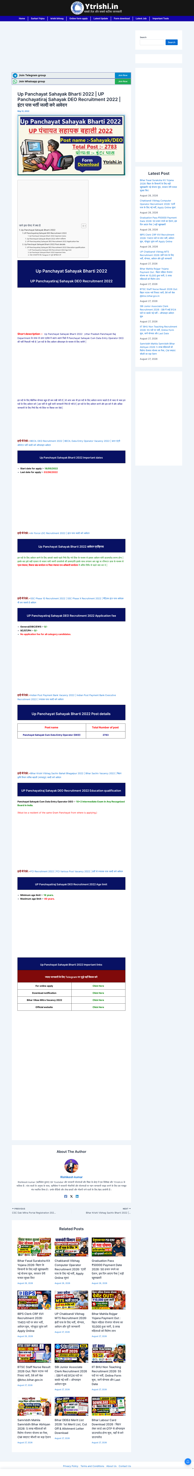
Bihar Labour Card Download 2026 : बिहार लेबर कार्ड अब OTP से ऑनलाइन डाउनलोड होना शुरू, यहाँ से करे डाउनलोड (108, 1428)
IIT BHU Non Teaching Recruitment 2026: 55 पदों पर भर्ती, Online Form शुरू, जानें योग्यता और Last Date (106, 1375)
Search (143, 37)
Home (22, 18)
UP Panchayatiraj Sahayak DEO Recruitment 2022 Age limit (50, 250)
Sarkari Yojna (38, 18)
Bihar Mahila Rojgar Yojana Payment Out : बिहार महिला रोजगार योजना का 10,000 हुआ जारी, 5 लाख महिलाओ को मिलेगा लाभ (107, 1322)
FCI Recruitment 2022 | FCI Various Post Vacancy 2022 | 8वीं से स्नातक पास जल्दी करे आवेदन (76, 871)
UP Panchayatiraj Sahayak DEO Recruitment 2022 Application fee (53, 241)
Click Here (98, 985)
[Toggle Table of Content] (82, 225)
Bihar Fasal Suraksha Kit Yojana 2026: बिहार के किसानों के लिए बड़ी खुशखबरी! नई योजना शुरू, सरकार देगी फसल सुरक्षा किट (33, 1269)
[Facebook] (65, 1196)
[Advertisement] (71, 51)
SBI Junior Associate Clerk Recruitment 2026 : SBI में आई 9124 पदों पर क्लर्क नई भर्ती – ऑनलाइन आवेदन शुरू (71, 1375)
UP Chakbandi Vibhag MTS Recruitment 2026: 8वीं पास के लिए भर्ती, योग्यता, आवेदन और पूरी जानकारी (157, 255)
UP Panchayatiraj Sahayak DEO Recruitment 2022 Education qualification (56, 247)
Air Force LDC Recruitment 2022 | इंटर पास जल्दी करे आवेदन (59, 533)
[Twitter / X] (71, 1196)
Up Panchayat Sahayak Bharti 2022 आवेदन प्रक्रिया (46, 239)
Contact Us (125, 1466)
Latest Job (141, 18)
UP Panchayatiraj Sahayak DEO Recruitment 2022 (45, 233)
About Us (111, 1466)
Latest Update (101, 18)
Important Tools (161, 18)
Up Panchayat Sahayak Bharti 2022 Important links (47, 252)
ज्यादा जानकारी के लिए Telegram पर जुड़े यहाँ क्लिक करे (45, 255)
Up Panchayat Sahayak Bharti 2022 (38, 230)
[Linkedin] (77, 1196)
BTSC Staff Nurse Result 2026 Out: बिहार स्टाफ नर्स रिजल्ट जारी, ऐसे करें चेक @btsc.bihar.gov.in (159, 292)
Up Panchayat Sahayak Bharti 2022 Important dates (48, 236)
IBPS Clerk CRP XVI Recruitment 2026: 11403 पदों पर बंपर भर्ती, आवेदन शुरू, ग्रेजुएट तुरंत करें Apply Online (32, 1322)
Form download (122, 18)
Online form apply (78, 18)
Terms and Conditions (92, 1466)
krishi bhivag (57, 18)
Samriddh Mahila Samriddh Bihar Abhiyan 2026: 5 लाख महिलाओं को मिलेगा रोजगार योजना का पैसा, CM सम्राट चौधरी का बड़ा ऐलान (34, 1428)
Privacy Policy (70, 1466)
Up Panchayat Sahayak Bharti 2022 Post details (45, 244)
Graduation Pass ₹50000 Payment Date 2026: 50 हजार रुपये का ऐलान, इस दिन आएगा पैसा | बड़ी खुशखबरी (108, 1269)
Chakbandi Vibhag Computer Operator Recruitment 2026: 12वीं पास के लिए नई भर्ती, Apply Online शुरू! (70, 1269)
